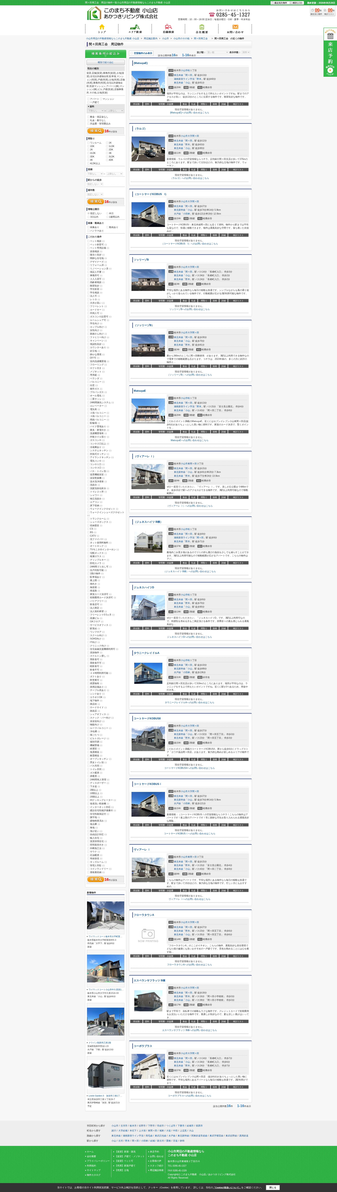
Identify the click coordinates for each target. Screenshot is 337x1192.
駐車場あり (97, 577)
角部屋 (95, 587)
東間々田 (192, 463)
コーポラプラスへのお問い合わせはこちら (189, 1095)
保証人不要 (97, 272)
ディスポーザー (99, 783)
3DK (92, 156)
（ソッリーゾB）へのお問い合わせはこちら (189, 374)
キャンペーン (98, 340)
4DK (111, 160)
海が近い (96, 831)
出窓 (94, 385)
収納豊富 (96, 525)
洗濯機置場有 (98, 433)
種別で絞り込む (106, 62)
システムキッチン (100, 450)
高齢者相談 (97, 282)
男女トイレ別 (98, 762)
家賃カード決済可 (100, 594)
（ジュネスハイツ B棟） (148, 521)
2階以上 (95, 790)
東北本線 (178, 75)
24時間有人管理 (99, 779)
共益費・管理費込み (100, 123)
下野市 (151, 1125)
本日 (111, 213)
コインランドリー (100, 868)
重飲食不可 (97, 663)
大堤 (168, 1130)
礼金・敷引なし (98, 120)
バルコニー (97, 381)
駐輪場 (95, 423)
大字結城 (122, 1130)
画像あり (94, 227)
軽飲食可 (96, 666)
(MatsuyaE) (141, 63)
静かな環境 (97, 354)
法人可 (95, 296)
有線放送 (96, 858)
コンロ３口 (97, 467)
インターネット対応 (102, 807)
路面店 (95, 711)
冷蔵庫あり (97, 447)
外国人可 (96, 313)
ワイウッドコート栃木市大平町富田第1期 (109, 936)
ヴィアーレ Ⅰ (142, 849)
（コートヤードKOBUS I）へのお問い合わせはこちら (189, 243)
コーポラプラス (143, 1046)
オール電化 (97, 395)
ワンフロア (97, 632)
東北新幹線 (179, 210)
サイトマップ (94, 1170)
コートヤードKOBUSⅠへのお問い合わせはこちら (189, 833)
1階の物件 (96, 573)
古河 (120, 1140)
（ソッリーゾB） (144, 325)
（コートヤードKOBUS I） (151, 194)
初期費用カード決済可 (103, 597)
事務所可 (96, 275)
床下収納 (96, 505)
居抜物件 (96, 652)
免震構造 (96, 752)
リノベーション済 (100, 268)
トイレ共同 (97, 769)
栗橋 (168, 1140)
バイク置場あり (99, 426)
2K (91, 149)
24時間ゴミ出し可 (100, 566)
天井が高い (97, 303)
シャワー (96, 495)
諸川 (113, 1130)
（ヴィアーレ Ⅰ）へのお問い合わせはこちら (189, 506)
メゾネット (97, 371)
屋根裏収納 (97, 872)
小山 (187, 82)
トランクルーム (99, 518)
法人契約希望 (98, 611)
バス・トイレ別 (99, 471)
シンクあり (97, 693)
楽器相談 (96, 251)
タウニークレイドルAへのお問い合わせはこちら (189, 702)
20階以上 (96, 796)
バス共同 (96, 765)
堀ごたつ (96, 735)
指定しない (96, 213)
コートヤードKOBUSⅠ (148, 784)
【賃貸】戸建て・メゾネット (130, 1156)
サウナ (95, 851)
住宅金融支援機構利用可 (104, 649)
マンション (108, 99)
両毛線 (149, 1135)
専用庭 (95, 375)
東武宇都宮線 (216, 1135)
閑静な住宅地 (98, 258)
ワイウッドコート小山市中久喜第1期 (107, 989)
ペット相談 (97, 241)
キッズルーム (98, 862)
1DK (92, 146)
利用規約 (91, 1165)
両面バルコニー (99, 419)
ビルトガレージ (99, 738)
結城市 (190, 1125)
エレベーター (98, 405)
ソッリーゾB (141, 259)
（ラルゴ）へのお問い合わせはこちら (189, 178)
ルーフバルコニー (100, 728)
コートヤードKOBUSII (147, 718)
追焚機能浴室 (98, 474)
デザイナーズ (98, 261)
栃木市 (133, 1125)
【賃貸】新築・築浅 (125, 1151)
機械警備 (96, 745)
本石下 (133, 1130)
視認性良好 (97, 344)
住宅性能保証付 (99, 814)
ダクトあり (97, 676)
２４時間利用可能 (100, 673)
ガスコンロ (97, 440)
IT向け (95, 642)
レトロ (95, 299)
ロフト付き (97, 368)
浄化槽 (95, 731)
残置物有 (96, 683)
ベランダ (96, 378)
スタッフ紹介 (157, 1165)
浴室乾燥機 (97, 478)
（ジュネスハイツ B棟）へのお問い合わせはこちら (189, 571)
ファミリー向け (99, 337)
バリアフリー (98, 601)
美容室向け (97, 721)
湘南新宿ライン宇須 (184, 79)
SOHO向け (97, 638)
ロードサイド (98, 707)
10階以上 (96, 793)
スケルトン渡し (99, 656)
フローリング (98, 364)
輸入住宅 (96, 838)
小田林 (186, 213)
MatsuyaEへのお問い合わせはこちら (190, 440)
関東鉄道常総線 (199, 1135)
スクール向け (98, 635)
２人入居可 (97, 279)
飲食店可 (96, 604)
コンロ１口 (97, 464)
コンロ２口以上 (99, 443)
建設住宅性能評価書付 (103, 810)
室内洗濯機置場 (99, 361)
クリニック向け (99, 645)
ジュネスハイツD (144, 587)
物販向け (96, 724)
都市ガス (96, 388)
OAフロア (96, 621)
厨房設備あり (98, 687)
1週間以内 (114, 217)
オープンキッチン (100, 759)
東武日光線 (160, 1135)
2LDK (93, 153)
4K (91, 160)
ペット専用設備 (99, 248)
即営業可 (96, 680)
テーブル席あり (99, 690)
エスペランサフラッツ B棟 (149, 980)
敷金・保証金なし (99, 116)
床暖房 (95, 776)
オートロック (98, 546)
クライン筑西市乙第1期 (100, 1042)
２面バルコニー (99, 412)
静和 (182, 1140)
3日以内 (94, 217)
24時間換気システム (102, 402)
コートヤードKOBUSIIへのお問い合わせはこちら (189, 768)
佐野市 (142, 1125)
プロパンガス (98, 392)
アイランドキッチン (102, 457)
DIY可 (94, 357)
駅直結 (95, 628)
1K (110, 142)
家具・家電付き (99, 430)
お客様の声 (155, 1161)
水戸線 (177, 213)
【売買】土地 (122, 1170)
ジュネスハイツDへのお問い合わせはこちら (189, 637)
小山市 (184, 70)
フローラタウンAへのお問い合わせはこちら (189, 964)
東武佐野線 (231, 1135)
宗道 (175, 1140)
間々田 (188, 75)
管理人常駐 (97, 865)
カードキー (97, 309)
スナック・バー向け (102, 717)
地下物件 (96, 700)
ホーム (90, 1151)
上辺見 (183, 1130)
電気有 (95, 409)
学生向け (96, 323)
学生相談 (96, 292)
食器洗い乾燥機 (99, 803)
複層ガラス (97, 556)
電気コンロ (97, 460)
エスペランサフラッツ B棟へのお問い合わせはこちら (189, 1030)
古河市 (124, 1125)
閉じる (272, 1187)
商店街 (95, 704)
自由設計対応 (98, 834)
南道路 (95, 590)
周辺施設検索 (157, 1170)
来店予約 (154, 1151)
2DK (111, 149)
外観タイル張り (99, 436)
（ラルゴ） (140, 128)
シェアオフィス (99, 714)
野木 (199, 79)
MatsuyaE (140, 390)
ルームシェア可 (99, 320)
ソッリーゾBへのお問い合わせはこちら (189, 309)
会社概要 (91, 1156)
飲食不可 (96, 669)
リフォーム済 (98, 265)
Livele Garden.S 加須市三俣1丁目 (106, 1096)
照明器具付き (98, 844)
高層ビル (96, 618)
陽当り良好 (97, 254)
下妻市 (181, 1125)
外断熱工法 (97, 848)
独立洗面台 (97, 498)
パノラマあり (97, 230)
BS (93, 532)
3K (110, 153)
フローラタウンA (144, 915)
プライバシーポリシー (98, 1161)
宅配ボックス (98, 553)
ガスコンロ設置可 (100, 316)
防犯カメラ (97, 563)
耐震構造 (96, 755)
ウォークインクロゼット (104, 509)
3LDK (111, 156)
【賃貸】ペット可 (124, 1161)
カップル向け (98, 327)
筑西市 (199, 1125)
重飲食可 (96, 659)
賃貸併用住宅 (98, 841)
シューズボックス (100, 522)
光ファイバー (98, 539)
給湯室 (95, 748)
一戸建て (94, 102)
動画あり (113, 227)
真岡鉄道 (243, 1135)
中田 (175, 1130)
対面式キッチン (99, 454)
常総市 (160, 1125)
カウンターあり (99, 347)
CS (93, 528)
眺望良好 (96, 285)
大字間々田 (193, 136)
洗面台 (95, 484)
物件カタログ (94, 1175)
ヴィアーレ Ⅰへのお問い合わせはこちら (189, 899)
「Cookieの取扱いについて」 (227, 1187)
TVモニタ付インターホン (104, 549)
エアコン (96, 502)
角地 (94, 827)
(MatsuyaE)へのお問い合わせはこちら (189, 112)
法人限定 (96, 608)
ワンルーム (95, 142)
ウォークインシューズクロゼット (105, 514)
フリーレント (98, 306)
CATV (94, 535)
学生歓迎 (96, 289)
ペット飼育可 (98, 244)
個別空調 (96, 741)
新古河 (160, 1140)
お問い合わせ (157, 1156)
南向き (95, 584)
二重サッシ (97, 399)
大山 (191, 1130)
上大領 (142, 1130)
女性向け (96, 330)
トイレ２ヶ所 (98, 491)
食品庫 (95, 824)
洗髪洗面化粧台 (99, 488)
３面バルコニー (99, 416)
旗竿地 (95, 817)
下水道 (95, 786)
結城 (152, 1140)
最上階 (95, 580)
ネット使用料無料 (100, 542)
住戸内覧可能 (98, 570)
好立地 (95, 351)
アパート (94, 99)
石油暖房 (96, 855)
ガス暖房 (96, 772)
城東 (161, 1130)
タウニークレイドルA (146, 653)
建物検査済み (98, 820)
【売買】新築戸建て (125, 1165)
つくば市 (170, 1125)
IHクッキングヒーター (103, 800)
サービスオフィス (100, 625)
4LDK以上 (95, 163)
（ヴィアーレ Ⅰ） (145, 456)
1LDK (111, 146)
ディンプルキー (99, 559)
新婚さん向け (98, 333)
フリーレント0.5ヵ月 (102, 614)
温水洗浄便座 (98, 481)
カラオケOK (97, 697)
